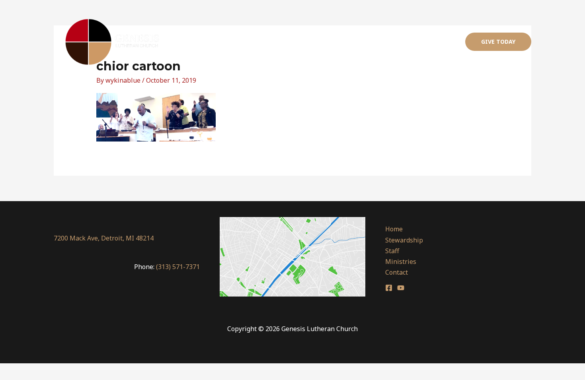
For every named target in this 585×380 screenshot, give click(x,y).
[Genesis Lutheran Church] (113, 41)
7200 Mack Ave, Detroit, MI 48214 (104, 238)
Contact (439, 41)
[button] (498, 42)
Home (285, 41)
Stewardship (326, 41)
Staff (365, 41)
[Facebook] (388, 287)
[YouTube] (400, 287)
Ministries (399, 41)
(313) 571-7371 (178, 266)
